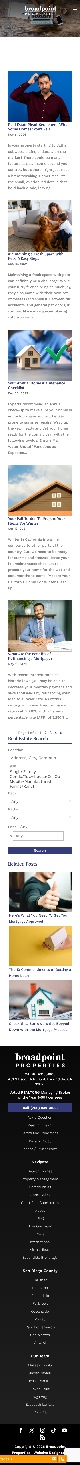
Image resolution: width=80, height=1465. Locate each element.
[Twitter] (31, 1431)
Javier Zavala (40, 1373)
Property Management (40, 1179)
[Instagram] (42, 1430)
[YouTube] (64, 1430)
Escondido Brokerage (40, 1257)
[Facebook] (21, 1431)
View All (40, 1343)
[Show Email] (54, 1459)
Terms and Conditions (40, 1133)
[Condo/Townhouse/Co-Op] (40, 776)
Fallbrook (40, 1303)
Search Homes (40, 1171)
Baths (13, 809)
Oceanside (40, 1311)
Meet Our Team (40, 1125)
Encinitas (40, 1288)
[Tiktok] (53, 1430)
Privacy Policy (40, 1141)
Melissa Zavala (40, 1365)
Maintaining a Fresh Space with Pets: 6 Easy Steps (36, 256)
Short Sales (40, 1195)
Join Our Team (40, 1226)
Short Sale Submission (40, 1203)
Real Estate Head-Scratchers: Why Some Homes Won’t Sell (37, 127)
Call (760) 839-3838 (40, 1108)
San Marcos (40, 1335)
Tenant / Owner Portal (40, 1149)
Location (15, 750)
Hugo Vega (40, 1397)
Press (40, 1234)
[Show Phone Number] (62, 1459)
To (10, 836)
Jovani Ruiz (40, 1389)
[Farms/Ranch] (40, 786)
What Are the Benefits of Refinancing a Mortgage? (30, 656)
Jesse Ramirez (40, 1381)
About (40, 1210)
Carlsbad (40, 1280)
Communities (40, 1187)
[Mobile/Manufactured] (40, 781)
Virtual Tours (40, 1250)
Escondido (40, 1295)
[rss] (42, 1438)
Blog (40, 1218)
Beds (12, 793)
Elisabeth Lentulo (40, 1404)
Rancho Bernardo (40, 1327)
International (40, 1242)
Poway (40, 1319)
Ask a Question (40, 1117)
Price (12, 827)
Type (12, 766)
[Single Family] (40, 771)
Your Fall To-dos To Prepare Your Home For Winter (36, 520)
